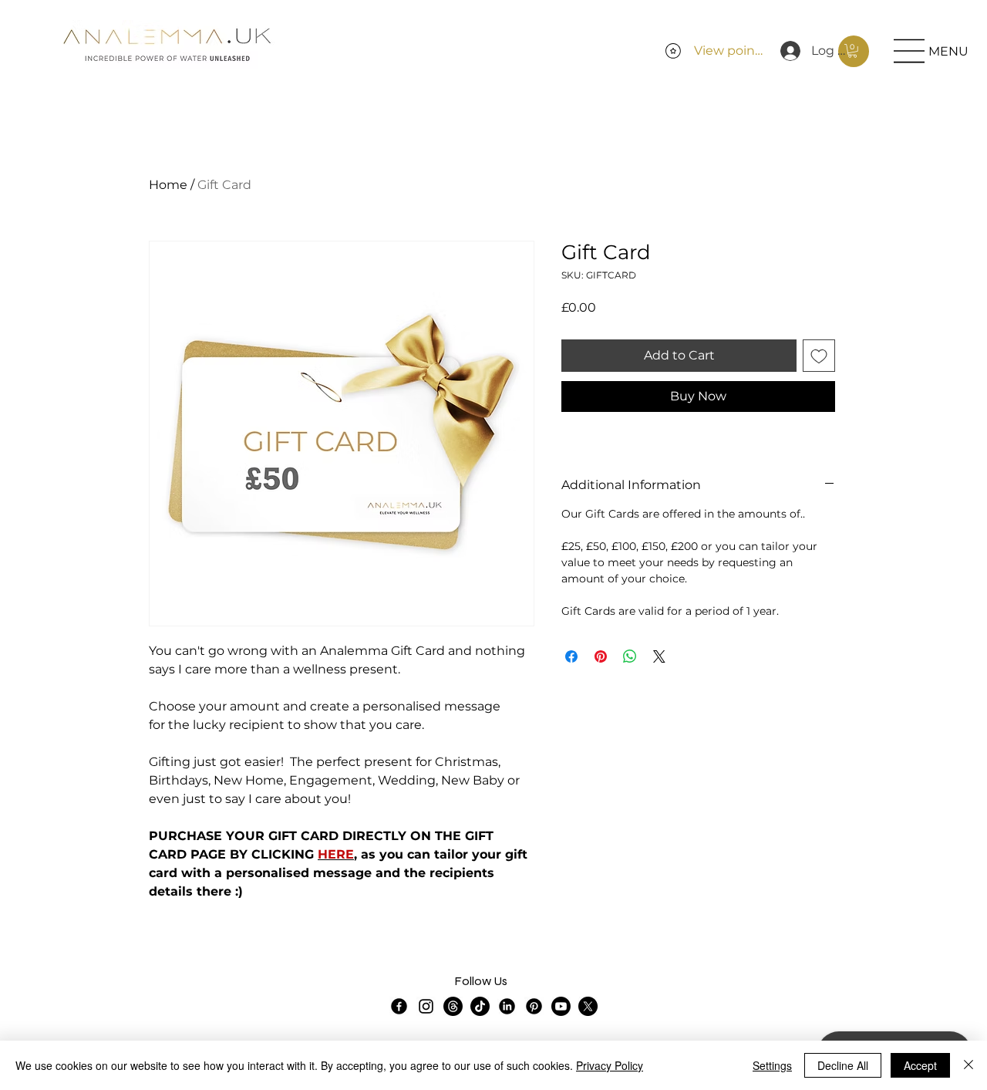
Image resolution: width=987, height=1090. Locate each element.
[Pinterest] (534, 1006)
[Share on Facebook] (571, 656)
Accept (920, 1065)
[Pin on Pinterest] (600, 656)
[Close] (968, 1065)
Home (168, 184)
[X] (588, 1006)
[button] (852, 51)
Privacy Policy (609, 1065)
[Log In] (787, 51)
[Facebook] (399, 1006)
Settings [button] (772, 1065)
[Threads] (453, 1006)
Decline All (842, 1065)
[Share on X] (659, 656)
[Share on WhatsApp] (630, 656)
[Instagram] (426, 1006)
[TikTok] (480, 1006)
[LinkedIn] (507, 1006)
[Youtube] (561, 1006)
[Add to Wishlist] (819, 355)
